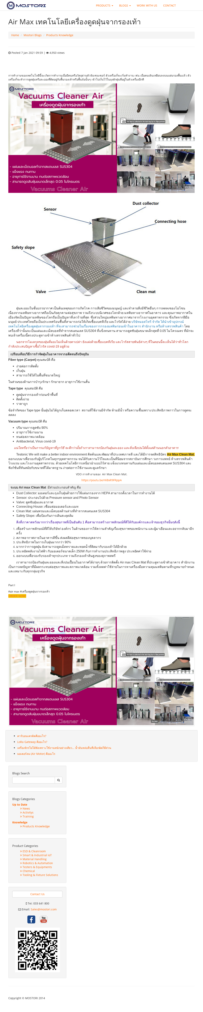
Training (28, 816)
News (26, 808)
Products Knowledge (59, 35)
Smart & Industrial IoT (37, 855)
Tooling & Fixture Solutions (40, 875)
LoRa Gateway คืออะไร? (32, 742)
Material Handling (34, 859)
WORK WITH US (147, 5)
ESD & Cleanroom (34, 851)
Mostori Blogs (33, 35)
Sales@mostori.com (44, 909)
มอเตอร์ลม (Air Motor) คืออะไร (36, 754)
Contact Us (37, 894)
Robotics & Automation (37, 863)
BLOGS (124, 5)
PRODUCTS (103, 5)
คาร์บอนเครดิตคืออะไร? (31, 736)
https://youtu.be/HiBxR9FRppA (101, 480)
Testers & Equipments (37, 867)
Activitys (28, 812)
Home (15, 35)
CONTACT (169, 5)
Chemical (28, 871)
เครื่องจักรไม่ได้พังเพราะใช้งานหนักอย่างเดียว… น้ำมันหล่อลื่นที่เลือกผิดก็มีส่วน (64, 748)
